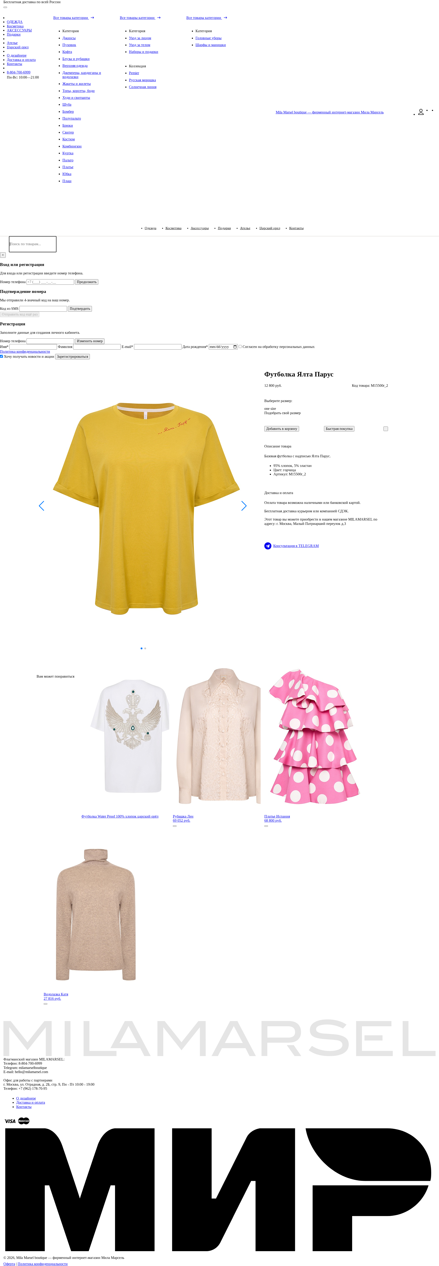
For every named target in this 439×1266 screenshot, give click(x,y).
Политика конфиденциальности (25, 351)
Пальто (67, 160)
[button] (42, 506)
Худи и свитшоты (76, 98)
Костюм (68, 139)
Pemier (134, 73)
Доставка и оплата (21, 60)
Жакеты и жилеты (76, 84)
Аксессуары (200, 228)
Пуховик (69, 45)
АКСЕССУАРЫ (19, 30)
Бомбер (68, 111)
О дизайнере (17, 55)
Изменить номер (90, 341)
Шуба (66, 104)
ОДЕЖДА (15, 22)
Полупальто (71, 118)
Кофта (67, 52)
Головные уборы (208, 38)
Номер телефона (13, 282)
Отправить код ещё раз (19, 314)
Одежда (150, 228)
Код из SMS (9, 309)
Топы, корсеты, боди (78, 91)
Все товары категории (71, 18)
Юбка (66, 174)
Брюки (67, 125)
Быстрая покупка (339, 429)
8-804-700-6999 (18, 72)
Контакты (14, 64)
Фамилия (65, 347)
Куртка (67, 153)
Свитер (68, 132)
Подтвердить (80, 309)
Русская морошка (142, 80)
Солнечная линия (142, 87)
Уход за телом (139, 45)
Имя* (4, 347)
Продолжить (86, 282)
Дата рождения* (195, 347)
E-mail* (128, 347)
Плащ (66, 181)
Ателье (12, 43)
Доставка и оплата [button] (278, 493)
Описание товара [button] (277, 446)
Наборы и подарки (143, 52)
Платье (67, 167)
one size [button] (270, 409)
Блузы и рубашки (76, 59)
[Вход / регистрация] (421, 114)
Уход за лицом (140, 38)
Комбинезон (72, 146)
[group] (143, 506)
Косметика (15, 26)
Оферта (9, 1264)
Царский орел (18, 47)
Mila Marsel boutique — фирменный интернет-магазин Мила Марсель (330, 112)
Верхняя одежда (75, 66)
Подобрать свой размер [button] (282, 413)
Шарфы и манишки (210, 45)
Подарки (14, 34)
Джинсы (69, 38)
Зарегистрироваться (72, 356)
